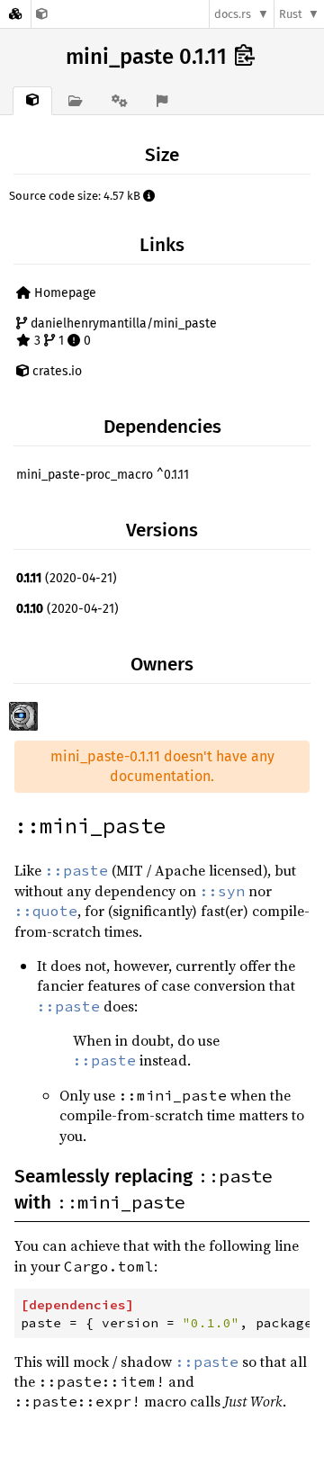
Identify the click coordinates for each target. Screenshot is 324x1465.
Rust (290, 14)
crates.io (55, 371)
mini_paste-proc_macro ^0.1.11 (102, 474)
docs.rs (232, 14)
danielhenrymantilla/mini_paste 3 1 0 (122, 332)
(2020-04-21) (66, 578)
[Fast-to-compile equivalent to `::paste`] (42, 14)
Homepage (63, 293)
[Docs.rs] (15, 14)
